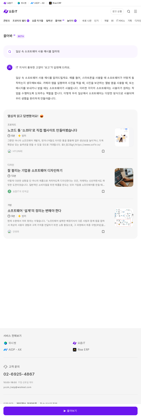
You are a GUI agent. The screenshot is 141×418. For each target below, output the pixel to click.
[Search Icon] (129, 11)
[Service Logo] (10, 11)
